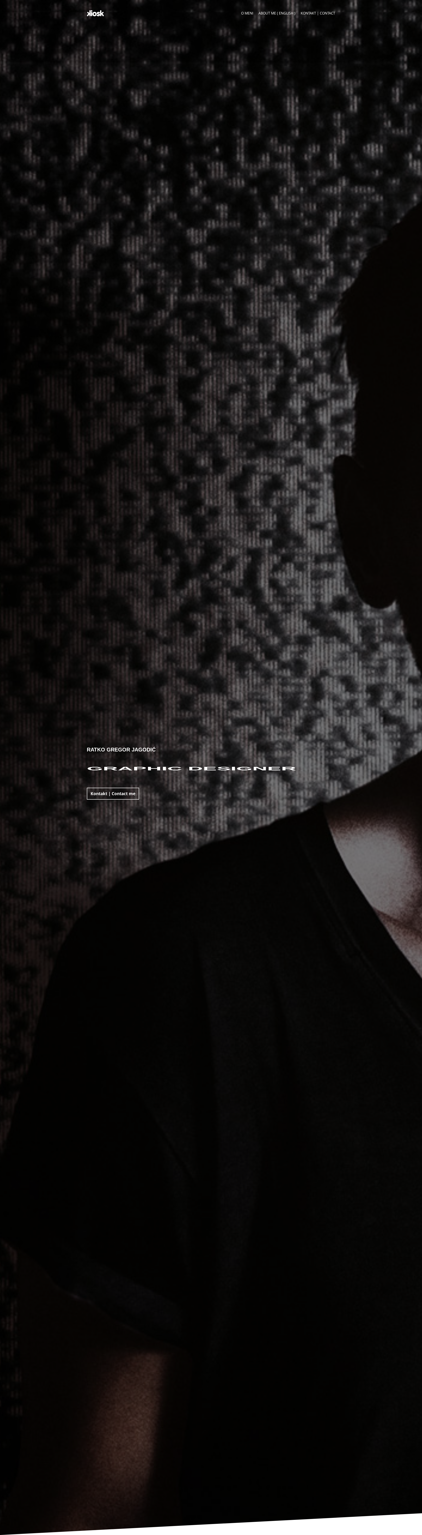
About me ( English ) (276, 13)
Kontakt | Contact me (113, 793)
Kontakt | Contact (318, 13)
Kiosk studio (95, 13)
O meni (247, 13)
